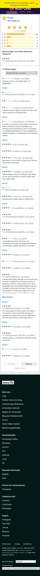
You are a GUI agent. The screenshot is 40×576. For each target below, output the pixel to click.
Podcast (6, 535)
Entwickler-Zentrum (11, 408)
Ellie (16, 101)
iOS (3, 451)
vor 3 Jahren (30, 232)
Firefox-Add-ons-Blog (12, 400)
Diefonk (17, 356)
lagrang (17, 255)
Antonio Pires (19, 223)
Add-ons (6, 392)
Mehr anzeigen (7, 297)
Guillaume (18, 171)
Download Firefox (10, 439)
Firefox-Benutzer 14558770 (15, 61)
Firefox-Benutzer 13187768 (15, 335)
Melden (4, 88)
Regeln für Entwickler (11, 412)
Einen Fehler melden (11, 424)
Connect (6, 500)
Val (16, 144)
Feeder (10, 18)
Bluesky (5, 531)
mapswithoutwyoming (12, 308)
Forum (5, 420)
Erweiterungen (11, 12)
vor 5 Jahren (30, 335)
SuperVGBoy (19, 208)
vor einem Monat (24, 101)
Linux (4, 459)
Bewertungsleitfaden (11, 428)
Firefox (15, 5)
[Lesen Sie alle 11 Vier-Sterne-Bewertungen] (20, 37)
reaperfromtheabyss (12, 276)
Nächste (28, 364)
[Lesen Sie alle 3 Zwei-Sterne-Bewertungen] (20, 43)
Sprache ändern (8, 561)
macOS (5, 447)
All (3, 463)
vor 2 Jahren (29, 208)
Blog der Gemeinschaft (12, 416)
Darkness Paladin (11, 190)
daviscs (17, 151)
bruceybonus (19, 121)
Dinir (16, 349)
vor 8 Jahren (30, 61)
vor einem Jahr (22, 144)
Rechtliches (27, 544)
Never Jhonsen (20, 261)
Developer (6, 508)
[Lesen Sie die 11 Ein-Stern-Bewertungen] (20, 46)
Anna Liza (18, 196)
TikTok (5, 527)
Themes (22, 12)
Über (4, 396)
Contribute (7, 504)
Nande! (17, 78)
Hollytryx (18, 268)
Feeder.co (15, 20)
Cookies (17, 544)
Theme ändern (7, 565)
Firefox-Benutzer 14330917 (15, 216)
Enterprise (6, 489)
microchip (18, 158)
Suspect (17, 108)
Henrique (18, 326)
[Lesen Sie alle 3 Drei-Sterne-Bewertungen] (20, 40)
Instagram (6, 519)
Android (5, 455)
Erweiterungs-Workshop (12, 404)
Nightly (5, 474)
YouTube (6, 523)
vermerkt (20, 548)
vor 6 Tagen (24, 78)
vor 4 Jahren (30, 261)
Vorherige (11, 364)
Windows (6, 443)
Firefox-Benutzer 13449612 (15, 232)
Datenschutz (6, 544)
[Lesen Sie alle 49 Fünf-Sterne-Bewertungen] (20, 34)
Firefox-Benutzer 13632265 (15, 94)
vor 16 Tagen (30, 94)
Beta (4, 478)
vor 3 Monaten (30, 121)
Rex (16, 238)
